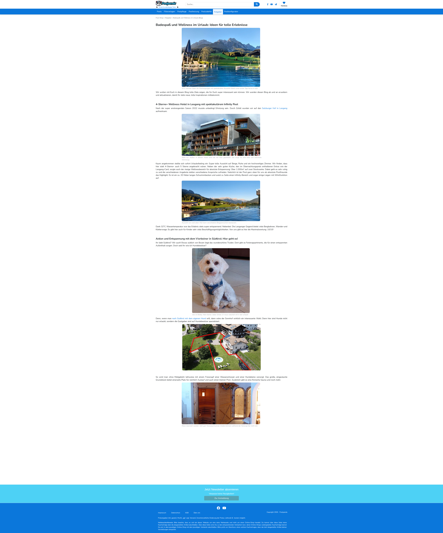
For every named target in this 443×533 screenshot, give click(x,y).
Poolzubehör (206, 11)
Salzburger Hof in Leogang (274, 108)
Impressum (162, 513)
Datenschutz (175, 513)
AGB (187, 513)
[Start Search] (257, 4)
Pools (159, 11)
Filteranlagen (169, 11)
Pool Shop (159, 18)
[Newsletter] (276, 4)
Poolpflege (181, 11)
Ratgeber (218, 12)
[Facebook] (267, 4)
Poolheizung (194, 11)
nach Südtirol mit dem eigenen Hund (189, 318)
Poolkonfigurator (231, 11)
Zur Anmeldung (221, 498)
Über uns (197, 513)
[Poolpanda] (167, 3)
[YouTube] (271, 4)
